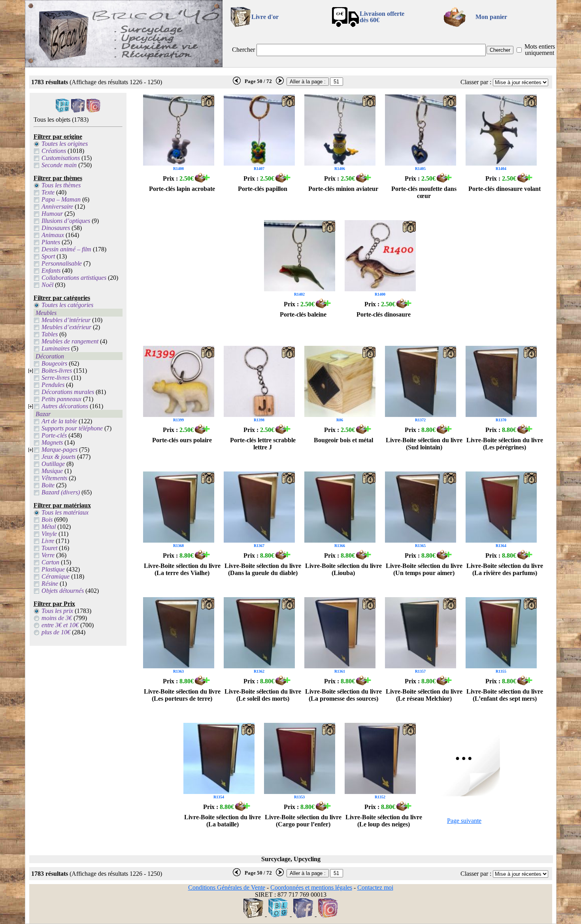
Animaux (53, 235)
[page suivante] (280, 83)
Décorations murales (68, 391)
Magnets (52, 442)
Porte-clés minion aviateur (343, 188)
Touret (49, 548)
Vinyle (49, 533)
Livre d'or (265, 16)
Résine (50, 583)
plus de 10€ (56, 632)
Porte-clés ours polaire (182, 440)
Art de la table (59, 421)
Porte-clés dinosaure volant (504, 188)
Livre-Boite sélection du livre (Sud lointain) (424, 444)
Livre (48, 540)
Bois (47, 519)
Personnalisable (62, 263)
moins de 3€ (57, 618)
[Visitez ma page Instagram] (93, 110)
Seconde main (59, 165)
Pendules (53, 384)
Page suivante (464, 820)
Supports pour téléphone (72, 428)
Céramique (56, 576)
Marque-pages (59, 449)
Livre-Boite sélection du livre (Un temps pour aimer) (424, 569)
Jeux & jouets (58, 456)
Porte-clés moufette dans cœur (423, 192)
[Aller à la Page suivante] (464, 794)
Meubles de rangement (70, 341)
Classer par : (475, 82)
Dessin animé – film (66, 249)
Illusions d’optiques (66, 220)
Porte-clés (54, 435)
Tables (50, 334)
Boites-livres (57, 370)
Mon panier (491, 16)
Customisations (61, 158)
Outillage (53, 463)
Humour (52, 213)
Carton (50, 562)
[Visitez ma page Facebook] (78, 110)
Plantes (51, 242)
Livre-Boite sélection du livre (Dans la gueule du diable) (262, 569)
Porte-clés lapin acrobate (182, 188)
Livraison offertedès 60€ (382, 16)
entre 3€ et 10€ (60, 625)
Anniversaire (57, 206)
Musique (52, 471)
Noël (47, 284)
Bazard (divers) (61, 492)
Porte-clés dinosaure (384, 314)
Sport (48, 256)
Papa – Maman (61, 199)
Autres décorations (65, 406)
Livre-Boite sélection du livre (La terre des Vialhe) (182, 569)
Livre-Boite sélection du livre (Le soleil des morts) (262, 695)
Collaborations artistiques (74, 277)
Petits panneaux (61, 399)
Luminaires (56, 348)
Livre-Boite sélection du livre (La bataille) (222, 821)
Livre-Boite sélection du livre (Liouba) (343, 569)
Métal (49, 526)
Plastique (53, 569)
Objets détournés (63, 590)
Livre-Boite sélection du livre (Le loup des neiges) (383, 821)
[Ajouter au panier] (202, 180)
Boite (48, 485)
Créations (54, 150)
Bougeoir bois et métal (343, 440)
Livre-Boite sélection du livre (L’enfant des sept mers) (504, 695)
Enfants (51, 270)
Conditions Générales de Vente (226, 887)
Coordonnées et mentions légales (311, 887)
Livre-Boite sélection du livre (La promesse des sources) (343, 695)
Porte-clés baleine (303, 314)
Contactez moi (375, 887)
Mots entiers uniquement (539, 49)
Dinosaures (56, 227)
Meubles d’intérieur (66, 320)
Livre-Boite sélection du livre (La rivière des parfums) (504, 569)
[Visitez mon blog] (63, 110)
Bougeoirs (54, 363)
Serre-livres (56, 377)
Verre (48, 555)
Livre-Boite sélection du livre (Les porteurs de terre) (182, 695)
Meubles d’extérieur (66, 327)
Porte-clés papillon (262, 188)
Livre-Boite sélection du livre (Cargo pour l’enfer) (303, 821)
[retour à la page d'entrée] (124, 65)
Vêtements (54, 478)
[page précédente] (237, 83)
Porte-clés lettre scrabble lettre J (263, 444)
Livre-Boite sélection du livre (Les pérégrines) (504, 444)
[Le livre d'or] (253, 916)
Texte (48, 192)
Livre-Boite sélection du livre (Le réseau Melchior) (424, 695)
